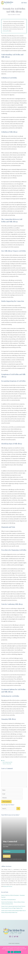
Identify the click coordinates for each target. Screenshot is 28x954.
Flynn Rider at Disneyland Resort (8, 899)
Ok (9, 952)
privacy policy (6, 30)
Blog (4, 760)
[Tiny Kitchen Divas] (7, 2)
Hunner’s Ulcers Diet (7, 763)
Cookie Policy (17, 952)
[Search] (18, 808)
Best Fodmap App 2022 (7, 762)
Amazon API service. (7, 886)
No (12, 952)
